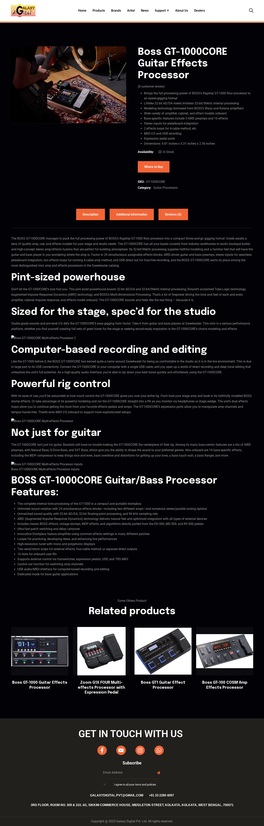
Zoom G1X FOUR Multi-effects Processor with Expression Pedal (101, 688)
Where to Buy (153, 167)
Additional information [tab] (131, 214)
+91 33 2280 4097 (161, 795)
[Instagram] (140, 750)
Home (82, 10)
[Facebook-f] (102, 750)
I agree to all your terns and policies (135, 784)
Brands (116, 10)
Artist (131, 10)
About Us (181, 10)
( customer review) (151, 86)
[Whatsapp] (159, 750)
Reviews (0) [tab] (173, 214)
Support (160, 10)
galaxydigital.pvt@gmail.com (116, 795)
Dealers (199, 10)
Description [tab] (90, 214)
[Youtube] (121, 750)
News (145, 10)
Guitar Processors (165, 188)
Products (99, 10)
